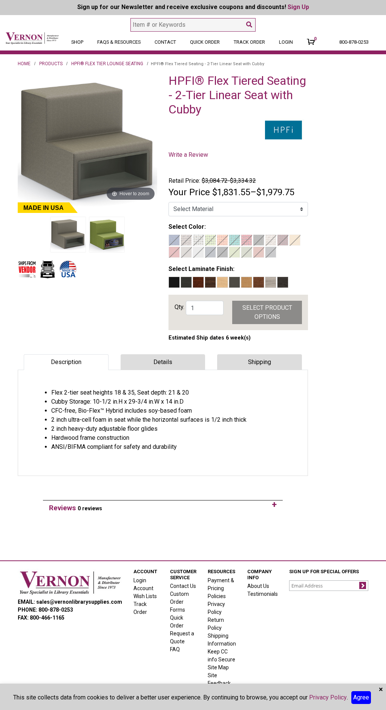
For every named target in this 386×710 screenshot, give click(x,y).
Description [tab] (66, 362)
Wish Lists (145, 596)
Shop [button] (77, 42)
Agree (361, 697)
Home (24, 63)
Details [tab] (162, 362)
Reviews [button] (75, 507)
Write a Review (188, 154)
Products (51, 63)
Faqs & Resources (119, 42)
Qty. (179, 307)
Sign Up (298, 7)
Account (143, 588)
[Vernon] (70, 583)
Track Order (249, 42)
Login (139, 580)
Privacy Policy (328, 697)
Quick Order (205, 42)
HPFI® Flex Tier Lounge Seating (107, 63)
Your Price (189, 192)
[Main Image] (68, 235)
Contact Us (183, 586)
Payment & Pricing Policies (221, 588)
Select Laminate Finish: (201, 268)
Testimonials (262, 594)
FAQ (175, 649)
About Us (258, 586)
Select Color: (187, 226)
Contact (165, 42)
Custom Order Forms (179, 602)
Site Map (218, 667)
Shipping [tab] (259, 362)
